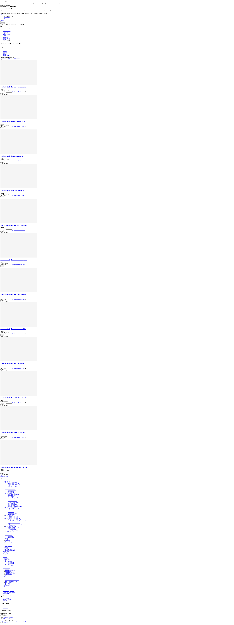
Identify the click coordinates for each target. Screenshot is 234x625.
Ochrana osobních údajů (15, 621)
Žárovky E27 (10, 565)
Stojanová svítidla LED (12, 501)
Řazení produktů (3, 57)
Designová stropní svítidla (10, 549)
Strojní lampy (8, 588)
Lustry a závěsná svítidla (8, 542)
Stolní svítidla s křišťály (12, 498)
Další (1, 475)
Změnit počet (3, 91)
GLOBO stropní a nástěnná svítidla (12, 518)
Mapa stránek (23, 621)
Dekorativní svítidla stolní (13, 516)
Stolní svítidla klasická (12, 495)
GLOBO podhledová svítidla (11, 531)
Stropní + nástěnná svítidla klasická (14, 519)
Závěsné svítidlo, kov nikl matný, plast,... (13, 363)
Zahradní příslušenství (9, 572)
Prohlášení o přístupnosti (5, 621)
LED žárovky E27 (11, 562)
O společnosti (5, 29)
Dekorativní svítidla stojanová (13, 502)
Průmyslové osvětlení (7, 587)
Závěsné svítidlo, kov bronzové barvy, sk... (13, 225)
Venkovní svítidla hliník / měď (13, 483)
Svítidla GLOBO (6, 481)
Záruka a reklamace (6, 31)
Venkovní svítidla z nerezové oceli (14, 484)
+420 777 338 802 (6, 618)
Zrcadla (6, 539)
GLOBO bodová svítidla (10, 526)
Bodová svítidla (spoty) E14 (13, 527)
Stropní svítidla (6, 548)
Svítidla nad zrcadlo (9, 555)
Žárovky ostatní (11, 537)
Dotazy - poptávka (6, 34)
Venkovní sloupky (8, 574)
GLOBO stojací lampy (9, 500)
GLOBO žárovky (8, 535)
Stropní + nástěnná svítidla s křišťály (15, 524)
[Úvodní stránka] (4, 21)
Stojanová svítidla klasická (13, 504)
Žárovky (4, 560)
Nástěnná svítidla (6, 551)
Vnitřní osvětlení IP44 (12, 525)
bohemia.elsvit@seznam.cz (8, 617)
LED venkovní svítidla (9, 582)
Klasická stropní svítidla (10, 550)
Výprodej (5, 600)
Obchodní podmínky (7, 28)
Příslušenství (5, 586)
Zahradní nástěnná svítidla (10, 571)
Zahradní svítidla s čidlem (10, 573)
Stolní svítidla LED (11, 496)
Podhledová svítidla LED (13, 532)
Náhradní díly (8, 541)
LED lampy (7, 584)
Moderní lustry (8, 543)
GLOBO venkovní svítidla (10, 482)
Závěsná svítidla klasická (12, 513)
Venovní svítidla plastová (12, 487)
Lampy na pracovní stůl (7, 585)
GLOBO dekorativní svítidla (11, 515)
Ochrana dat (5, 32)
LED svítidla (5, 579)
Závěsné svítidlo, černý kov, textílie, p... (12, 190)
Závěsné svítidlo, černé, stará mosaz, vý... (13, 121)
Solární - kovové (11, 491)
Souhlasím (8, 5)
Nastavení (3, 5)
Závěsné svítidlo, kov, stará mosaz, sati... (13, 87)
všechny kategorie (3, 476)
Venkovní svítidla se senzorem (13, 485)
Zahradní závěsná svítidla (10, 570)
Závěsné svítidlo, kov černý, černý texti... (13, 432)
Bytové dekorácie (6, 593)
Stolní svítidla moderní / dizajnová (14, 497)
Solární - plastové (11, 492)
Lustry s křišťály (11, 510)
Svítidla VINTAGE (6, 559)
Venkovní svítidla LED (12, 486)
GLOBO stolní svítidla (9, 493)
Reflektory (7, 569)
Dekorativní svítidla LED (13, 517)
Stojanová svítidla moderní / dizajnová (15, 506)
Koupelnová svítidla (7, 553)
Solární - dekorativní (12, 490)
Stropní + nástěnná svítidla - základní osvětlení (17, 520)
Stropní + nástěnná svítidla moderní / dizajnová (17, 521)
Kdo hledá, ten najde (4, 24)
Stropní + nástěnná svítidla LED (14, 523)
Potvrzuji (2, 14)
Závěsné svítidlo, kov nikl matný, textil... (13, 329)
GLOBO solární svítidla (10, 489)
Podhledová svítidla (6, 577)
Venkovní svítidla (6, 568)
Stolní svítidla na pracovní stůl (13, 494)
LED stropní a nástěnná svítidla (11, 581)
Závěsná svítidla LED (12, 514)
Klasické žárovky (8, 564)
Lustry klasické (11, 512)
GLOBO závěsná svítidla (10, 507)
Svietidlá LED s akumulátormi (9, 592)
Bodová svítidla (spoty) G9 (13, 530)
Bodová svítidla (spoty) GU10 (13, 529)
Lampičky (5, 552)
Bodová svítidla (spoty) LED (13, 528)
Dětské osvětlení (6, 558)
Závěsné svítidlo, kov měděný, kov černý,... (13, 398)
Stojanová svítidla (11, 503)
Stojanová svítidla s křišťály (13, 505)
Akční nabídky (6, 598)
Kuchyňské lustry (8, 546)
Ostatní (6, 538)
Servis (4, 33)
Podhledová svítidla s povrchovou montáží (16, 534)
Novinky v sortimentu (7, 599)
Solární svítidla (6, 575)
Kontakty (5, 35)
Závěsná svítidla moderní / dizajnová (15, 508)
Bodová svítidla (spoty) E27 (8, 591)
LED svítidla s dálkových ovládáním (12, 580)
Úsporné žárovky (8, 566)
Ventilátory (7, 540)
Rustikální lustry (8, 545)
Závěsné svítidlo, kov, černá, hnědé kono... (13, 467)
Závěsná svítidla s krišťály (13, 509)
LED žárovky (10, 536)
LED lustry (7, 583)
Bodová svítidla (6, 576)
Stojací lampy (5, 547)
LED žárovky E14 (11, 563)
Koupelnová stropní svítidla (10, 554)
